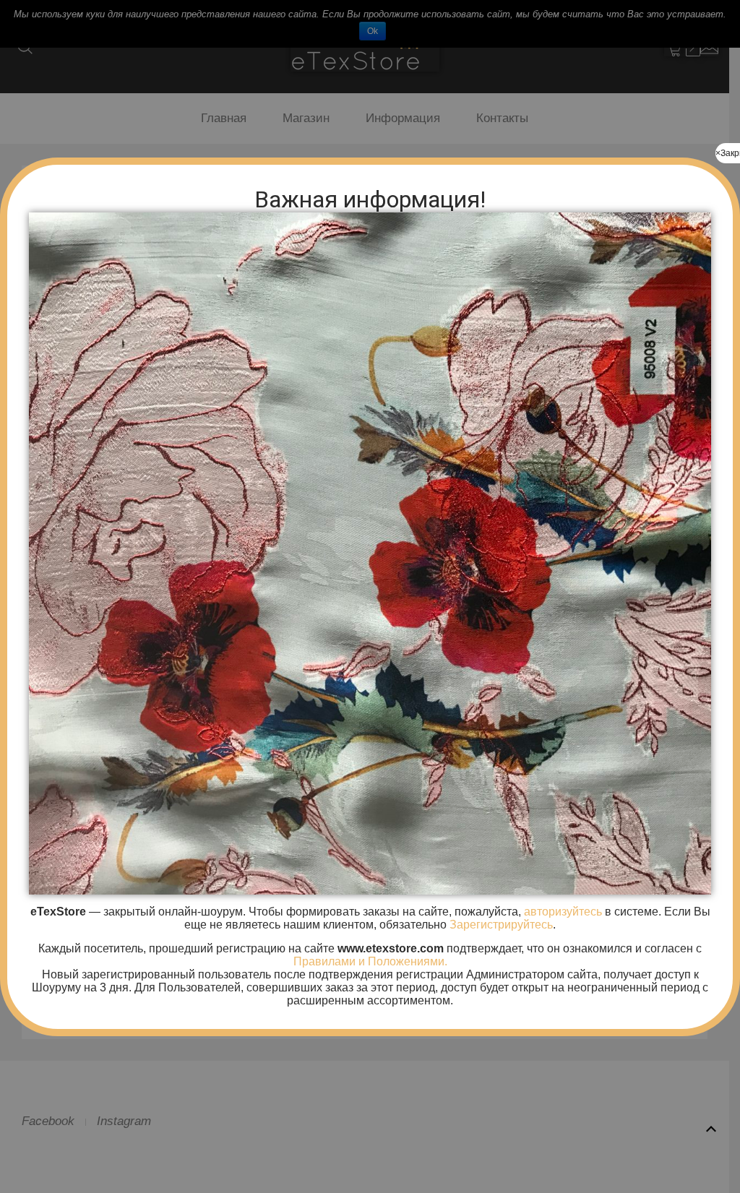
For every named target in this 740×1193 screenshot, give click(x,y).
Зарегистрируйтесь (501, 924)
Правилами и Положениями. (370, 961)
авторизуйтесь (561, 911)
